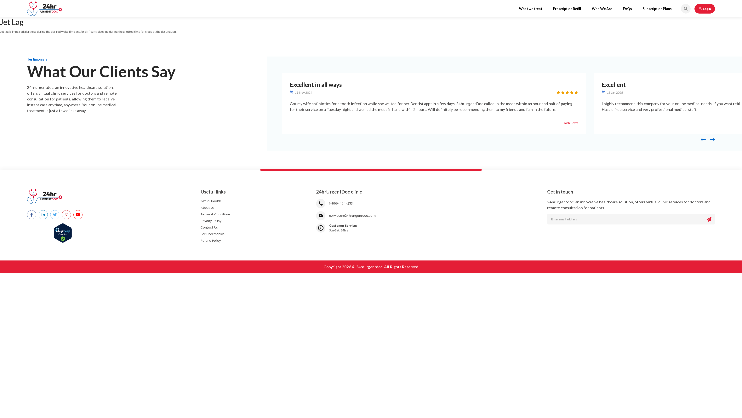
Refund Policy (211, 240)
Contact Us (209, 227)
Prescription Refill (567, 9)
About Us (207, 208)
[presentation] (705, 139)
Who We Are (602, 9)
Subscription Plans (657, 9)
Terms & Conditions (215, 214)
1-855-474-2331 (341, 203)
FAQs (627, 9)
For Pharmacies (213, 234)
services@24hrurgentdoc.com (352, 215)
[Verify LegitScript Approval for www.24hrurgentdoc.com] (63, 231)
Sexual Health (211, 201)
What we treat (530, 9)
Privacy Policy (211, 221)
